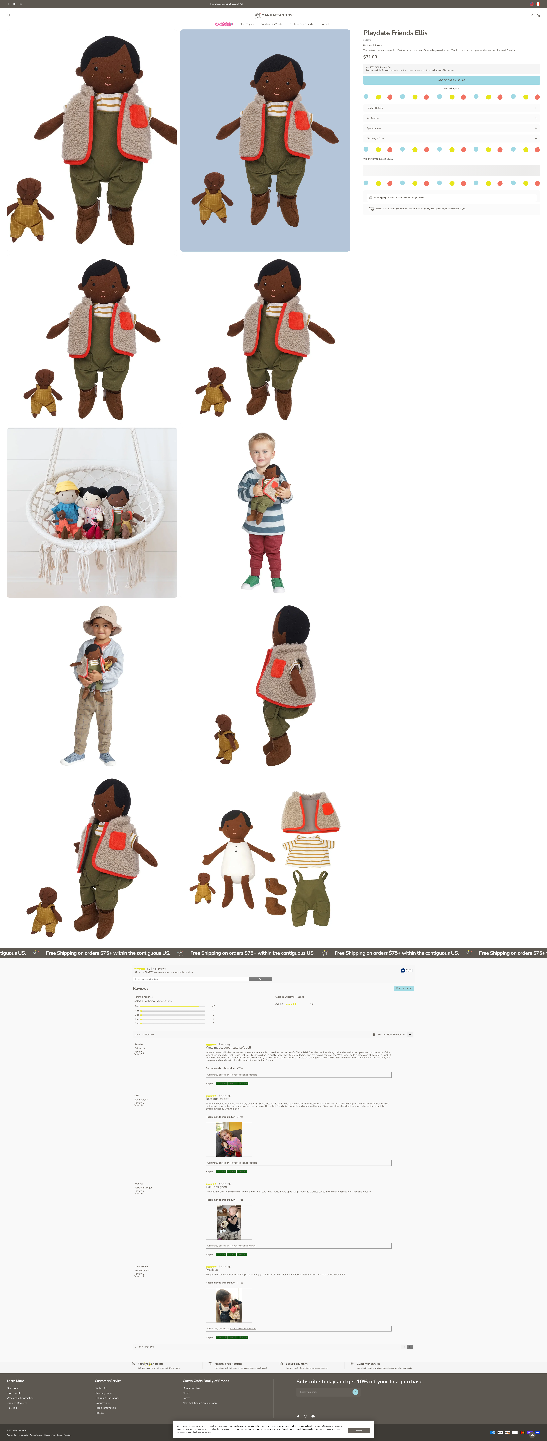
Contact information (64, 1435)
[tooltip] (407, 970)
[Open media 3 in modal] (92, 339)
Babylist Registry (17, 1403)
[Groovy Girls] (224, 24)
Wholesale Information (20, 1398)
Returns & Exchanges (107, 1398)
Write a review (405, 989)
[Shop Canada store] (538, 4)
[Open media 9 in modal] (92, 859)
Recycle (99, 1413)
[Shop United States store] (532, 4)
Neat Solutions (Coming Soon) (200, 1403)
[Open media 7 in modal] (92, 686)
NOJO (186, 1393)
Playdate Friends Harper (243, 1245)
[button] (410, 1347)
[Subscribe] (355, 1392)
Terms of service (36, 1435)
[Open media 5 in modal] (92, 513)
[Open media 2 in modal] (265, 140)
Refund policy (12, 1435)
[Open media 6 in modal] (265, 513)
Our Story (12, 1388)
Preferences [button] (206, 1432)
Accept (359, 1431)
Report (243, 1083)
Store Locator (14, 1393)
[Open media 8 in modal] (265, 686)
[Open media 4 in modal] (265, 339)
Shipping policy (49, 1435)
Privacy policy (23, 1435)
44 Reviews (160, 968)
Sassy (186, 1398)
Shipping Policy (104, 1393)
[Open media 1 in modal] (92, 140)
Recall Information (105, 1408)
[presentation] (229, 1139)
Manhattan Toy (191, 1388)
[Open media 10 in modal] (265, 859)
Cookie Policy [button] (313, 1429)
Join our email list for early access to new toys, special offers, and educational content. (410, 68)
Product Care (102, 1403)
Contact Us (101, 1388)
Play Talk (12, 1408)
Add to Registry (451, 88)
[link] (139, 968)
